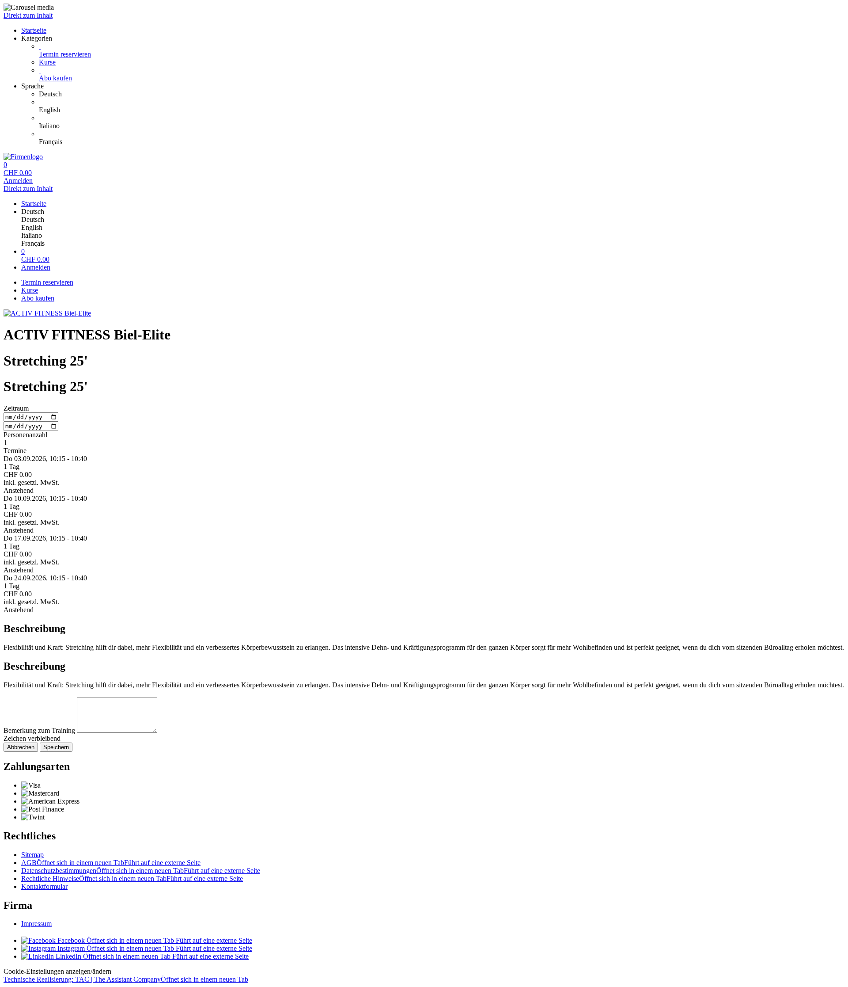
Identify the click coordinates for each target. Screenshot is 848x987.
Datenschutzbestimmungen (140, 870)
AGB (111, 862)
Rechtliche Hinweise (132, 878)
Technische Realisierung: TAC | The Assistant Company (126, 979)
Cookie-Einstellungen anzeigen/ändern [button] (57, 971)
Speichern (56, 747)
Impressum (36, 923)
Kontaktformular (44, 886)
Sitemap (32, 854)
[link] (441, 94)
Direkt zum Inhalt (28, 15)
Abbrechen (20, 747)
